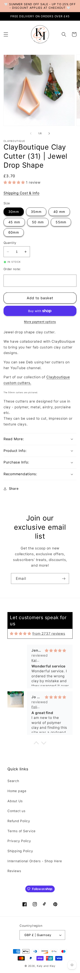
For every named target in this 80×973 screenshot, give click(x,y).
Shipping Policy (20, 851)
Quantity (10, 243)
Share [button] (14, 489)
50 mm (38, 222)
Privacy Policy (19, 841)
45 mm (14, 222)
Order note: (12, 269)
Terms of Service (21, 831)
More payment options (40, 321)
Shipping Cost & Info (21, 193)
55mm (61, 222)
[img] (20, 633)
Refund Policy (18, 821)
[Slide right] (49, 133)
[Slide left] (31, 133)
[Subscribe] (64, 578)
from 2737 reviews (48, 633)
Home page (16, 791)
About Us (15, 801)
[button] (6, 34)
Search (13, 781)
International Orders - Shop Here (34, 861)
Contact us (16, 811)
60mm (13, 232)
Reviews (14, 871)
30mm (13, 212)
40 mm (59, 212)
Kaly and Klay (46, 965)
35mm (36, 212)
